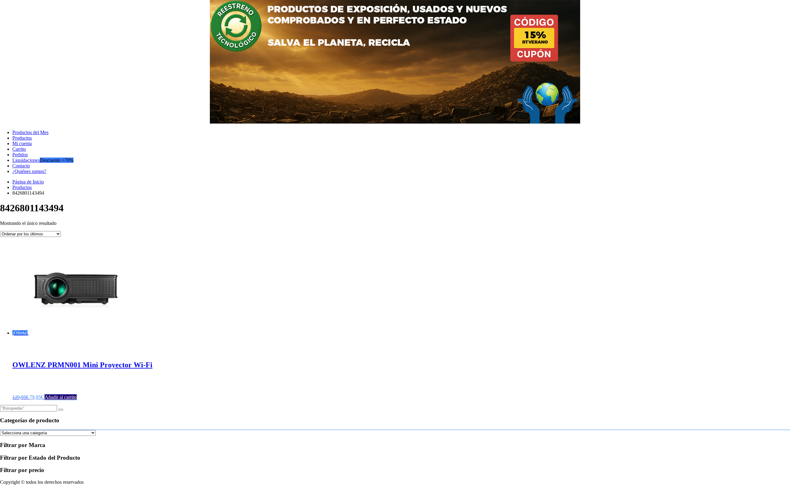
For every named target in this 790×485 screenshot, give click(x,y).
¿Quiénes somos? (29, 171)
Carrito (19, 149)
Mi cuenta (22, 143)
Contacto (21, 165)
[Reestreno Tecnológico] (395, 121)
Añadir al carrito (61, 397)
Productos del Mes (30, 132)
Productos (22, 138)
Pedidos (20, 154)
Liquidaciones (26, 160)
